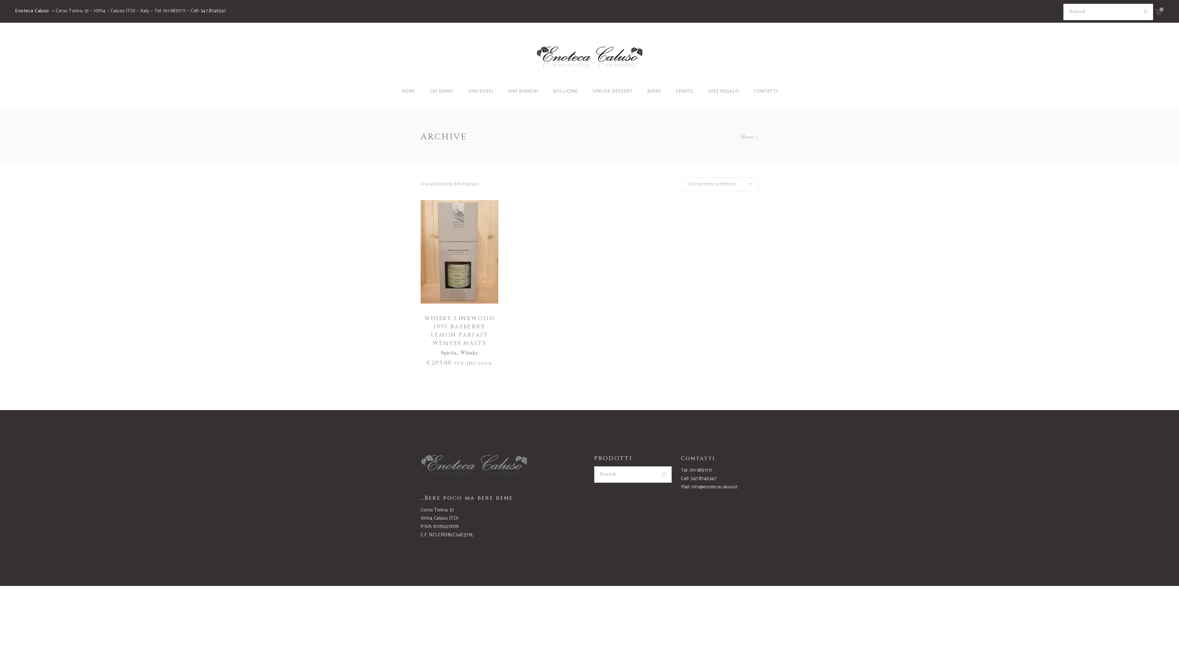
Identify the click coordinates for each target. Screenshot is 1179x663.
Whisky (469, 353)
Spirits (449, 353)
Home (747, 137)
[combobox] (720, 184)
